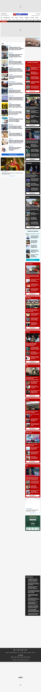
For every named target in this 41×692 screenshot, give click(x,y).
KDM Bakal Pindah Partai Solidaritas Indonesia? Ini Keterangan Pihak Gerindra (34, 289)
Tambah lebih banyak (12, 154)
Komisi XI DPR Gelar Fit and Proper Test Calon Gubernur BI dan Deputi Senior (35, 87)
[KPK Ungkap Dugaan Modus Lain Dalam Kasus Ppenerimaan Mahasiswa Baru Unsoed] (33, 371)
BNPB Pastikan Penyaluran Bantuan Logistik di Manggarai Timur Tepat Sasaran (32, 107)
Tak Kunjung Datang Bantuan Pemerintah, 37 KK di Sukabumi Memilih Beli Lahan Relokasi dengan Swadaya (35, 121)
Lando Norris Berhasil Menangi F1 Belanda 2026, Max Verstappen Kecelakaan (35, 184)
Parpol (17, 19)
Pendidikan (27, 17)
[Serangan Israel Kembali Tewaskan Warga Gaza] (28, 251)
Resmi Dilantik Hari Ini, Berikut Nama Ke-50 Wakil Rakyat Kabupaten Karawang (33, 599)
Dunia (14, 19)
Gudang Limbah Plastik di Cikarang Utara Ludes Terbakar (35, 285)
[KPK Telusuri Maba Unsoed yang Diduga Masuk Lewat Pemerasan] (28, 383)
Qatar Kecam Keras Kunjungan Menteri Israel (35, 424)
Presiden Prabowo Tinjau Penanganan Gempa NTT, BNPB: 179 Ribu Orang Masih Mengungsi (35, 77)
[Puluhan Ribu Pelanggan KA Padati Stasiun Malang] (28, 219)
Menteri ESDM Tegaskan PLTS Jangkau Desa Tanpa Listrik (34, 246)
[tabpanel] (32, 42)
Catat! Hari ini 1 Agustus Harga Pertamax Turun (33, 614)
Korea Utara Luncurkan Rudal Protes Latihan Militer (34, 457)
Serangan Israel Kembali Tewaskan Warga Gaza (35, 251)
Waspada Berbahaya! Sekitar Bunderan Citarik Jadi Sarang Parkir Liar (32, 209)
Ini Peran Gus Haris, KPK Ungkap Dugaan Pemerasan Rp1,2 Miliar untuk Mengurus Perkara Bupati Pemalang (33, 603)
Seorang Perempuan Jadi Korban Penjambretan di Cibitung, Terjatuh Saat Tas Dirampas (35, 280)
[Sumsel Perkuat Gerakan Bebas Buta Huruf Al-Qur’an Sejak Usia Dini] (28, 242)
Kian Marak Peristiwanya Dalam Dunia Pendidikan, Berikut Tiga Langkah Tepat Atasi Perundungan (15, 106)
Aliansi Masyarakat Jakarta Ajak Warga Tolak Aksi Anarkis (35, 491)
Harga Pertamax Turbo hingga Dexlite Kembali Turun (33, 595)
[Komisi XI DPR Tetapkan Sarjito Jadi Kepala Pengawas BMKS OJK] (28, 324)
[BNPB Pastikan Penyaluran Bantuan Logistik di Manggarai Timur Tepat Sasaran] (33, 101)
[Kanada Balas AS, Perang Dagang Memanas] (28, 420)
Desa (13, 17)
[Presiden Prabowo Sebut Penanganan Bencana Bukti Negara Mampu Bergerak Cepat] (28, 237)
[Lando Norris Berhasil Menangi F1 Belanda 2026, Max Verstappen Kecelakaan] (28, 185)
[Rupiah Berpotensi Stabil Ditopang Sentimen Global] (28, 319)
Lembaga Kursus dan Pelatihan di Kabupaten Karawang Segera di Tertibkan (33, 580)
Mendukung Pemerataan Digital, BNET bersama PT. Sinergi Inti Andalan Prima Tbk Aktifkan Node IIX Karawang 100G (16, 91)
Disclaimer (29, 652)
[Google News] (18, 650)
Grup (20, 659)
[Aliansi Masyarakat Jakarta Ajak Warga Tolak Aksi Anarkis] (28, 492)
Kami (18, 652)
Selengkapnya (32, 91)
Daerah (16, 17)
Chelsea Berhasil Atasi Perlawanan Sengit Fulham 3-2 (35, 189)
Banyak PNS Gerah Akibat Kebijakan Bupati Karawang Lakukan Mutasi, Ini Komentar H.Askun (16, 70)
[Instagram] (20, 650)
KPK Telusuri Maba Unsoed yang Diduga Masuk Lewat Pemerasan (35, 382)
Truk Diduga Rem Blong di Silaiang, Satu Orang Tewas (35, 223)
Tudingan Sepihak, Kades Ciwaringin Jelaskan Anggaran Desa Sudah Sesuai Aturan (16, 48)
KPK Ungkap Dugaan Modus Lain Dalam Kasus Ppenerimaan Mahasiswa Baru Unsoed (32, 378)
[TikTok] (24, 650)
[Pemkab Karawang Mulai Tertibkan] (28, 453)
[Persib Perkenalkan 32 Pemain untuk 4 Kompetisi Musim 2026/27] (28, 180)
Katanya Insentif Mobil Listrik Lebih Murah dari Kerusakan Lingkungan (15, 77)
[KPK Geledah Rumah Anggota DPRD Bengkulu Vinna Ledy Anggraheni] (28, 392)
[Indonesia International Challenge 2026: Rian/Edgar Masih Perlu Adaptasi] (33, 169)
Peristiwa (21, 17)
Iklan (32, 652)
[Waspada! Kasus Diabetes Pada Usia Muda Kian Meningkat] (5, 149)
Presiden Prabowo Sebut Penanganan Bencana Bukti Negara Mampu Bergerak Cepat (35, 236)
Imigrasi (26, 19)
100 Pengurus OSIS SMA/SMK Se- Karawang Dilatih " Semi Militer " (35, 111)
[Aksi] (28, 449)
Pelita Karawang (25, 659)
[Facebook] (14, 650)
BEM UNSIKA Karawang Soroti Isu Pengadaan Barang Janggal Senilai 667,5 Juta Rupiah (15, 55)
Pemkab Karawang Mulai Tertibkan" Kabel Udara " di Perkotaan (35, 452)
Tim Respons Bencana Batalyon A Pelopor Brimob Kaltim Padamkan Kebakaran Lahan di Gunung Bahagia (35, 353)
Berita (16, 657)
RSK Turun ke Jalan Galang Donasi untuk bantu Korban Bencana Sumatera (15, 113)
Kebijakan (24, 652)
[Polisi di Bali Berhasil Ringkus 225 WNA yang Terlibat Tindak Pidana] (5, 84)
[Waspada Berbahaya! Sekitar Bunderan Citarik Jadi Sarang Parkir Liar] (33, 203)
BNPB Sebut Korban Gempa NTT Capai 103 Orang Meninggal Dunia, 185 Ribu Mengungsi (35, 357)
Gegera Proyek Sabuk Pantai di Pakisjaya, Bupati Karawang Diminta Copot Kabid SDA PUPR (16, 98)
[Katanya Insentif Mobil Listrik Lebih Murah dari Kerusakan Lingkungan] (5, 77)
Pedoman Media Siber (13, 652)
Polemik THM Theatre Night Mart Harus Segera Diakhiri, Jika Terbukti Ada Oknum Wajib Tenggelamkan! (16, 63)
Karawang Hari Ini (6, 17)
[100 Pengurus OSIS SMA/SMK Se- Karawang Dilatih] (28, 112)
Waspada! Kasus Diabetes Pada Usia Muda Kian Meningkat (15, 149)
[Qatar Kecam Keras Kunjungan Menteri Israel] (28, 425)
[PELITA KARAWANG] (20, 14)
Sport (25, 657)
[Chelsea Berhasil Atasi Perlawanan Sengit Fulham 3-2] (28, 190)
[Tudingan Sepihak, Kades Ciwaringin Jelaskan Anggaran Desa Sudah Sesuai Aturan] (5, 48)
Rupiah (38, 19)
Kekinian (21, 657)
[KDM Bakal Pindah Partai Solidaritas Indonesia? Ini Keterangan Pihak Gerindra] (28, 290)
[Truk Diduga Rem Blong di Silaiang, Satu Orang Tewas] (28, 223)
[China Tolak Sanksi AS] (28, 416)
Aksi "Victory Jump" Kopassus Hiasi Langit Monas (35, 448)
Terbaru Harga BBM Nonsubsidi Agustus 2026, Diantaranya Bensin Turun (33, 610)
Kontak (21, 652)
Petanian (32, 17)
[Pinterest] (26, 650)
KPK (23, 19)
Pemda (36, 17)
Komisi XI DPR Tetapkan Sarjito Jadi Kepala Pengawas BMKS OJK (34, 323)
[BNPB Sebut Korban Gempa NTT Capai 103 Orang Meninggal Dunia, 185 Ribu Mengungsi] (28, 358)
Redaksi (7, 652)
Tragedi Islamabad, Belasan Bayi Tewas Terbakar (35, 82)
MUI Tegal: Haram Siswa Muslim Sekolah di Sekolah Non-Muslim (33, 583)
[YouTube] (22, 650)
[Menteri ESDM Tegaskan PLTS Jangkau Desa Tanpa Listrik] (28, 247)
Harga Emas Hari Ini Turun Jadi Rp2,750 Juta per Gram (35, 314)
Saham (34, 19)
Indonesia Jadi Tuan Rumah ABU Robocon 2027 (32, 445)
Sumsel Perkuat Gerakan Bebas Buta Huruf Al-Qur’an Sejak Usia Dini (34, 241)
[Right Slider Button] (40, 18)
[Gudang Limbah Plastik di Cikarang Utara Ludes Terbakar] (28, 285)
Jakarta (5, 19)
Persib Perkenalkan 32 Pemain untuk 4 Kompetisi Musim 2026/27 (35, 179)
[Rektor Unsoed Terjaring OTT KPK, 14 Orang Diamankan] (28, 387)
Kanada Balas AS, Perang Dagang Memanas (34, 419)
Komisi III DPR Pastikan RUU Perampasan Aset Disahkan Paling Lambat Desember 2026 (35, 486)
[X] (16, 650)
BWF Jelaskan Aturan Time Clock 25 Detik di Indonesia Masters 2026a (33, 591)
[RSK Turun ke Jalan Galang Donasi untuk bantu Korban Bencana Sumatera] (5, 113)
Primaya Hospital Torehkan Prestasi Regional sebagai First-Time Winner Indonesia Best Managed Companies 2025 (15, 127)
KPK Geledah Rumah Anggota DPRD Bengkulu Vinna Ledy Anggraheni (35, 391)
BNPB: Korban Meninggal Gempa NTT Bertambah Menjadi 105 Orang (35, 73)
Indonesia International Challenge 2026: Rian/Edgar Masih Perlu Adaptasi (32, 175)
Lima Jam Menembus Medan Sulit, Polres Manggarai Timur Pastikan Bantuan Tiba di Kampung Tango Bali (35, 213)
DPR (20, 19)
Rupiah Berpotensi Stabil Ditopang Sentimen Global (35, 319)
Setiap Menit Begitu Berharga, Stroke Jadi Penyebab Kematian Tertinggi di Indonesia (16, 120)
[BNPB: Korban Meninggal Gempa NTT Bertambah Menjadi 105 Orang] (28, 74)
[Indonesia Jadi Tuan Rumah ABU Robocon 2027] (33, 438)
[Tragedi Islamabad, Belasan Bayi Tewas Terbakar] (28, 83)
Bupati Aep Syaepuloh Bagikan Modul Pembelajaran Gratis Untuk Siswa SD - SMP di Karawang (35, 116)
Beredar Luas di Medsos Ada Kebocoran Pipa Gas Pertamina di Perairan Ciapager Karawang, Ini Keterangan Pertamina (33, 606)
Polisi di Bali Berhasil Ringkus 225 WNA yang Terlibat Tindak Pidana (16, 84)
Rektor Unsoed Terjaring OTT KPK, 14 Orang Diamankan (35, 387)
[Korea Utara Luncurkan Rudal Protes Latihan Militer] (28, 458)
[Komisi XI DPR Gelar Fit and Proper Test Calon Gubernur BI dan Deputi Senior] (28, 88)
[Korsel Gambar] (32, 42)
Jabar (2, 19)
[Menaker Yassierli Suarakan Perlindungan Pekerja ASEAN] (28, 256)
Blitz (18, 657)
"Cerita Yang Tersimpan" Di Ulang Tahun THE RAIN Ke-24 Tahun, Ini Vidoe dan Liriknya (15, 134)
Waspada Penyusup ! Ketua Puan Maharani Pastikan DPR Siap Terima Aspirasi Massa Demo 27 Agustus (35, 68)
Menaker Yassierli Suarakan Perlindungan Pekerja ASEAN (34, 255)
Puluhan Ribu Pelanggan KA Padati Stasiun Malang (34, 218)
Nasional (9, 19)
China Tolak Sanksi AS (17, 21)
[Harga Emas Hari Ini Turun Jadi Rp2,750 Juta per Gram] (28, 315)
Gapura (12, 657)
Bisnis (30, 19)
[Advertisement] (20, 30)
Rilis (34, 652)
